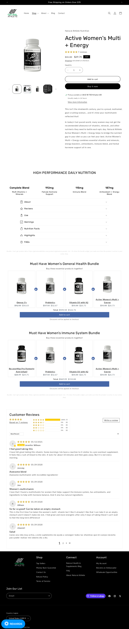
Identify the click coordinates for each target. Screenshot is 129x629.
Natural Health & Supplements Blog (74, 564)
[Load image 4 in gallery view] (47, 89)
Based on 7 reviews (18, 422)
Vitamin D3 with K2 (78, 302)
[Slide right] (56, 89)
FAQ (68, 571)
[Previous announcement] (7, 2)
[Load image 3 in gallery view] (37, 89)
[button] (35, 13)
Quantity (68, 65)
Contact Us (41, 572)
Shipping (68, 61)
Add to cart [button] (64, 314)
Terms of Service (43, 581)
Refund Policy (42, 577)
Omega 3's (22, 302)
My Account (101, 563)
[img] (23, 442)
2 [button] (63, 543)
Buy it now (93, 86)
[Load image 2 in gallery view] (27, 89)
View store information (77, 102)
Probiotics (50, 302)
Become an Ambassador (106, 568)
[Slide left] (9, 89)
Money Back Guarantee (46, 568)
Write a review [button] (111, 420)
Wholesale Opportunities (106, 572)
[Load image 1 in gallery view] (16, 89)
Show (13, 623)
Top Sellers (40, 563)
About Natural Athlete (75, 575)
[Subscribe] (49, 596)
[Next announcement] (122, 2)
